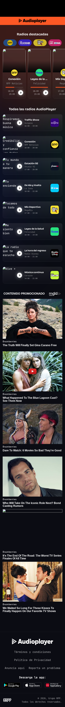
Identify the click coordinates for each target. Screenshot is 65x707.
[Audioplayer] (32, 21)
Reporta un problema (44, 668)
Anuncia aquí (15, 668)
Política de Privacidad (32, 660)
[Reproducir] (20, 92)
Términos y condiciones (32, 652)
